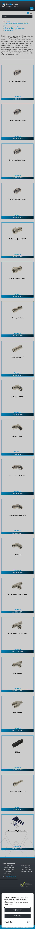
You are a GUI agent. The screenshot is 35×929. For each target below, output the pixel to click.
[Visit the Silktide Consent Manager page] (28, 922)
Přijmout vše (17, 910)
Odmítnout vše (17, 916)
